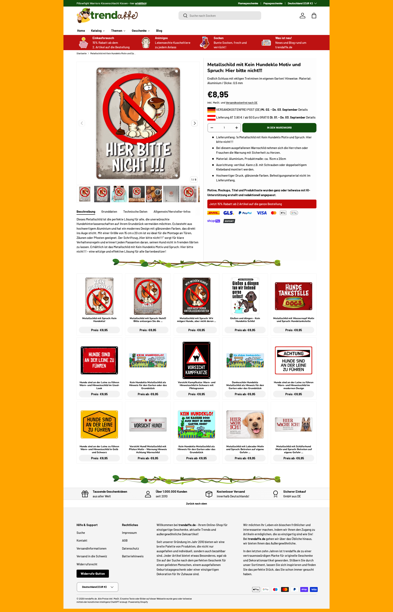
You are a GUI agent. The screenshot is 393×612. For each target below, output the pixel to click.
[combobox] (219, 15)
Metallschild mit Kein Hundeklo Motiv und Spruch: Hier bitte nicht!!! (113, 53)
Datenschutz (130, 548)
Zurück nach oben (196, 503)
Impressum (129, 532)
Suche (81, 532)
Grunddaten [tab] (109, 211)
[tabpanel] (138, 235)
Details (303, 109)
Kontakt (82, 540)
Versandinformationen (91, 548)
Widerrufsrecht (87, 564)
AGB (125, 540)
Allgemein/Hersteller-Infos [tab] (172, 211)
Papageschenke (272, 3)
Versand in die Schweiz (92, 556)
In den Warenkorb (279, 127)
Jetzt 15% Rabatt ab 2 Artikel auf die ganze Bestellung (245, 204)
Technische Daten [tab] (135, 211)
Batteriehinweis (132, 556)
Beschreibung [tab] (86, 211)
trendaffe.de (90, 598)
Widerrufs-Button (93, 573)
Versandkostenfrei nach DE (241, 102)
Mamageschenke (248, 3)
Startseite (82, 53)
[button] (313, 15)
